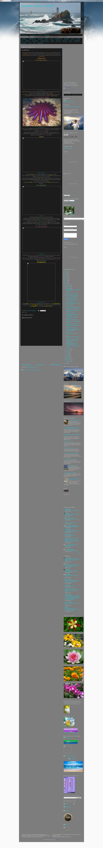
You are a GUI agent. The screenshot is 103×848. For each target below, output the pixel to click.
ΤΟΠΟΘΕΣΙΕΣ (77, 41)
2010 (66, 363)
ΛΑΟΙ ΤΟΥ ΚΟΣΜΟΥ (44, 41)
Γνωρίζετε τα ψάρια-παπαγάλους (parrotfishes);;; (72, 315)
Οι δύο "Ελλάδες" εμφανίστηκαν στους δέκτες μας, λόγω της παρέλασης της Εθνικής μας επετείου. (71, 581)
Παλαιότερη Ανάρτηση (55, 364)
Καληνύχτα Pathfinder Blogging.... (71, 522)
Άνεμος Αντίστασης (69, 602)
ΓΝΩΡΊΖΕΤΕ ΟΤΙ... (58, 38)
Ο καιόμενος (67, 546)
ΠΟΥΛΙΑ (70, 41)
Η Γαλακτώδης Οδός (72, 465)
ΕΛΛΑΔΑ (72, 38)
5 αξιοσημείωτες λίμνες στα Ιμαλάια (72, 339)
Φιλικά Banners (32, 35)
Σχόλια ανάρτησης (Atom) (31, 367)
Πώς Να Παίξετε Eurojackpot (70, 586)
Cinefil (66, 521)
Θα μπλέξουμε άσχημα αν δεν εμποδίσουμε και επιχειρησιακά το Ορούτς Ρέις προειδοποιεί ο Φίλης (72, 609)
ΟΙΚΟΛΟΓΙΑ (58, 41)
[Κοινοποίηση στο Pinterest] (45, 310)
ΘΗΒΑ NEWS (67, 574)
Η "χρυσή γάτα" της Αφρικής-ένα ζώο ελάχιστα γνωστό (72, 304)
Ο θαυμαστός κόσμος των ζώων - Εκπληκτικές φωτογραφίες (72, 344)
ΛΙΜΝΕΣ (52, 41)
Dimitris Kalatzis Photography (71, 525)
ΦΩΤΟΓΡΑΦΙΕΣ (40, 43)
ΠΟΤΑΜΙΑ (65, 41)
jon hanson (43, 127)
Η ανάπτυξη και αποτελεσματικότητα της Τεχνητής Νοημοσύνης (72, 515)
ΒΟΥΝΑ (51, 38)
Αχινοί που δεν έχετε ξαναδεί (71, 319)
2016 (66, 275)
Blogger (57, 839)
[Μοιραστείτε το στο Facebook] (44, 310)
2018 (66, 272)
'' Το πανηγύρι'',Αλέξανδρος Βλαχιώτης (71, 550)
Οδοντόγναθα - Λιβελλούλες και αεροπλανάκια (71, 341)
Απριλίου (68, 356)
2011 (66, 283)
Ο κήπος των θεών (69, 305)
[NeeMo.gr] (66, 803)
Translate (72, 201)
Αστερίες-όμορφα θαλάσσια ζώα (72, 293)
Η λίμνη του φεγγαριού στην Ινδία (72, 295)
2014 (66, 279)
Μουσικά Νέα (67, 529)
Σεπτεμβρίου (68, 348)
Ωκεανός (67, 292)
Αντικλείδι (67, 513)
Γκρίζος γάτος (68, 579)
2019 (66, 271)
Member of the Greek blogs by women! (71, 732)
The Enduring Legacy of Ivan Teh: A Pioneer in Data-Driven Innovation (71, 571)
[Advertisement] (41, 354)
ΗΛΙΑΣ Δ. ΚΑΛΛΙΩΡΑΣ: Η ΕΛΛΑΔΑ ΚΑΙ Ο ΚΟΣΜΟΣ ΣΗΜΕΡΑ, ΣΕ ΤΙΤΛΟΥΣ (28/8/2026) (72, 560)
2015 (66, 277)
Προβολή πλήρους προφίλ (69, 101)
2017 (66, 274)
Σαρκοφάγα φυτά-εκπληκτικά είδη (72, 323)
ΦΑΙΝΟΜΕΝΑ (24, 43)
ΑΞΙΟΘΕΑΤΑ (40, 38)
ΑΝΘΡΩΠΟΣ (24, 38)
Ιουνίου (67, 353)
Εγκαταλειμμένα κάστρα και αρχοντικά (73, 307)
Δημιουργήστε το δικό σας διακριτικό (69, 89)
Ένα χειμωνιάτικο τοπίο (68, 441)
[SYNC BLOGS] (66, 824)
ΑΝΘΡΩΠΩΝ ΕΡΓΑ (32, 38)
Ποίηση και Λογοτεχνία (69, 549)
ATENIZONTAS (68, 509)
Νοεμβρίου (68, 286)
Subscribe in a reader (68, 148)
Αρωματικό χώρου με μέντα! (70, 535)
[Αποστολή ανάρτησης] (38, 310)
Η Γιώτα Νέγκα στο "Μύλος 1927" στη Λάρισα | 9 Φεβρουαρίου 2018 (71, 531)
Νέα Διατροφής (68, 534)
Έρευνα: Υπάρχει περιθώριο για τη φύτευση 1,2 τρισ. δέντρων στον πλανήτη (72, 428)
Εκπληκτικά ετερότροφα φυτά (71, 327)
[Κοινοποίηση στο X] (43, 310)
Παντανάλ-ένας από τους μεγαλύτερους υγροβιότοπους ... (73, 290)
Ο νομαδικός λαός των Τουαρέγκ (72, 308)
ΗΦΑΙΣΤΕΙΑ (27, 41)
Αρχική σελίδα (25, 35)
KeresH (43, 90)
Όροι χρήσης (46, 35)
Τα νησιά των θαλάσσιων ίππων (72, 333)
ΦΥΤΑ (34, 43)
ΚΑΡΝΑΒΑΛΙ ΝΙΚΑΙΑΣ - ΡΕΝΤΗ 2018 (71, 526)
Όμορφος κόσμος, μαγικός (37, 6)
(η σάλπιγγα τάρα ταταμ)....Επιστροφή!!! (72, 510)
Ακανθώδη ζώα (68, 331)
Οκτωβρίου (68, 288)
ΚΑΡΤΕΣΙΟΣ (67, 569)
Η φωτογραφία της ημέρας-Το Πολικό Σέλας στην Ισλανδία (73, 330)
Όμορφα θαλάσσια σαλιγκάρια (74, 420)
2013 (66, 280)
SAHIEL (66, 607)
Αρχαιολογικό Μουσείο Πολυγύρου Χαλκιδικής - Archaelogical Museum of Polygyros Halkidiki (71, 565)
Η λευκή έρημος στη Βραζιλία (71, 296)
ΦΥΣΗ (30, 43)
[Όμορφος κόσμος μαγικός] (64, 88)
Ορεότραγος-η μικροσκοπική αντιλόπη (71, 453)
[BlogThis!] (41, 310)
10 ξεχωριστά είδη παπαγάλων (70, 472)
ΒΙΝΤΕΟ (46, 38)
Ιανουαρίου (68, 361)
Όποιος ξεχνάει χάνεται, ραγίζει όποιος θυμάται (72, 106)
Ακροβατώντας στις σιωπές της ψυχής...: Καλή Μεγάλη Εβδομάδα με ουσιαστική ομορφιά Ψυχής (72, 541)
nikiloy (66, 100)
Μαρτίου (67, 358)
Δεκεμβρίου (68, 285)
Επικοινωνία (39, 35)
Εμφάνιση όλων (79, 612)
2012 (66, 282)
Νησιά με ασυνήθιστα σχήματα (71, 298)
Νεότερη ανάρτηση (26, 364)
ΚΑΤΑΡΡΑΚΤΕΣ (35, 41)
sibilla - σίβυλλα (68, 594)
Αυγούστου (68, 350)
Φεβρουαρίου (68, 359)
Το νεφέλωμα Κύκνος (70, 301)
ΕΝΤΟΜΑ (78, 38)
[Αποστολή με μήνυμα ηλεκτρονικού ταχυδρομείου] (40, 310)
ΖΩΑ (22, 41)
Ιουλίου (67, 351)
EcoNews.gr (67, 585)
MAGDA (66, 563)
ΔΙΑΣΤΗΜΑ (66, 38)
